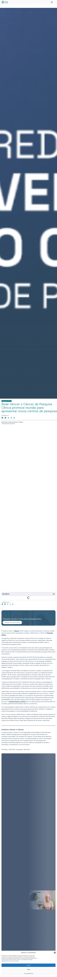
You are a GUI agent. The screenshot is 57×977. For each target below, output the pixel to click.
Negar (28, 969)
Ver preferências (28, 973)
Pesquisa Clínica (6, 401)
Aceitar (28, 965)
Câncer (16, 631)
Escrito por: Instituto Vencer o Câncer (12, 422)
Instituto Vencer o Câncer (17, 702)
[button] (55, 952)
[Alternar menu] (52, 2)
